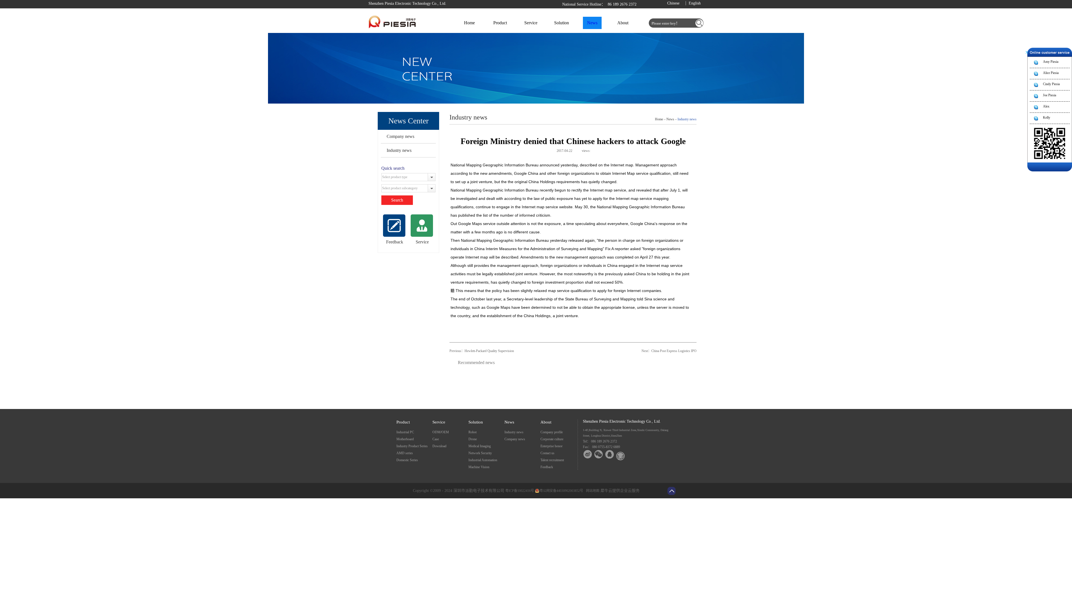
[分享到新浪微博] (587, 454)
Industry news (399, 150)
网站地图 (591, 491)
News (670, 119)
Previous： (481, 351)
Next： (669, 351)
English (695, 3)
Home (469, 22)
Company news (400, 136)
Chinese (673, 3)
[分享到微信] (598, 454)
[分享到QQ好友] (609, 454)
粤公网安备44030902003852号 (561, 491)
